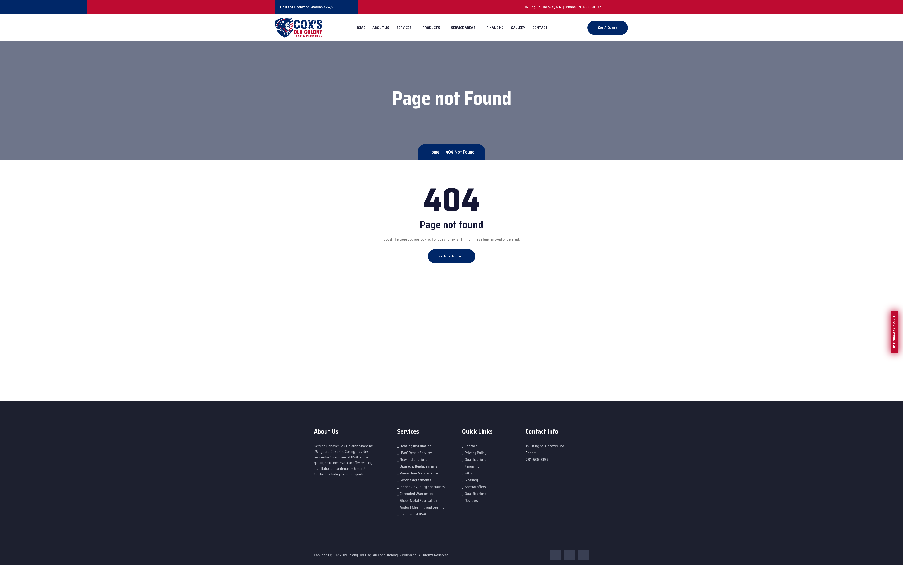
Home (360, 28)
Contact (540, 28)
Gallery (518, 28)
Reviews (471, 500)
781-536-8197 (537, 459)
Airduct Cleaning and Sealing (422, 507)
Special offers (475, 487)
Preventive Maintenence (419, 473)
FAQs (468, 473)
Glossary (471, 480)
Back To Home (450, 256)
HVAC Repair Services (416, 453)
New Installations (413, 459)
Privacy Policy (475, 453)
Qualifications (475, 459)
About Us (380, 28)
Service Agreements (415, 480)
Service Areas (463, 28)
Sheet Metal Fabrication (418, 500)
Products (431, 28)
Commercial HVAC (413, 514)
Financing (495, 28)
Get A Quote (607, 28)
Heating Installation (415, 446)
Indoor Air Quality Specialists (422, 487)
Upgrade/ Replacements (418, 466)
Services (404, 28)
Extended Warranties (416, 494)
